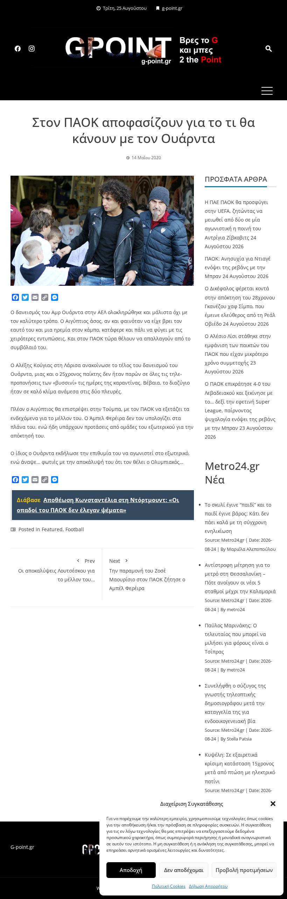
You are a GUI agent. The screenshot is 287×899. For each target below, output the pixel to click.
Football (74, 529)
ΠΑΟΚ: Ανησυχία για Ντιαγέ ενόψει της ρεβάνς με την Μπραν (238, 267)
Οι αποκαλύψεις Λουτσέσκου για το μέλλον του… (56, 569)
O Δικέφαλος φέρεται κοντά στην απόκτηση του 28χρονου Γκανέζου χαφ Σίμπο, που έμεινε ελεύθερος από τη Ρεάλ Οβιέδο (240, 306)
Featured (52, 529)
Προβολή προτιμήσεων (244, 869)
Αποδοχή (131, 869)
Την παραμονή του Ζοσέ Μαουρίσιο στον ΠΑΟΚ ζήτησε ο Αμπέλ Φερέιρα (147, 574)
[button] (273, 803)
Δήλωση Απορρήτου (208, 886)
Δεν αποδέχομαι (183, 869)
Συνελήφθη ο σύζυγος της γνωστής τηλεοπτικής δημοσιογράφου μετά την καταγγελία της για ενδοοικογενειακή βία (235, 703)
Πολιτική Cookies (169, 886)
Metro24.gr (232, 540)
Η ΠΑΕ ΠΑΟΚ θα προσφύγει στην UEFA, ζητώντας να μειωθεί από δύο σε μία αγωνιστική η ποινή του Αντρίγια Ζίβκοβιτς (236, 220)
